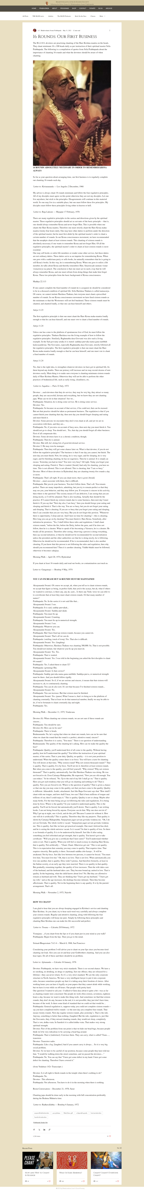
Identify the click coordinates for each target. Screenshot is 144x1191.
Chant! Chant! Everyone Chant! (105, 1174)
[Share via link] (49, 1130)
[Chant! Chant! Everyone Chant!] (106, 1160)
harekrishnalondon (40, 1117)
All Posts (25, 16)
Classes (93, 16)
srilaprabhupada (81, 1113)
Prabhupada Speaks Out (40, 1122)
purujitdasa (56, 1113)
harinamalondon (96, 1113)
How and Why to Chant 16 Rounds (37, 1174)
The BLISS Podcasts (64, 16)
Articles (50, 16)
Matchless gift (68, 1113)
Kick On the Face (80, 16)
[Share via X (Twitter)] (39, 1130)
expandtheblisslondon (41, 1113)
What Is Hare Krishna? (70, 1173)
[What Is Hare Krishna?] (72, 1160)
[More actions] (109, 30)
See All (119, 1148)
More (101, 16)
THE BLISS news (38, 16)
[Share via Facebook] (34, 1130)
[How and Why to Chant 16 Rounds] (37, 1160)
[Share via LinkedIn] (44, 1130)
